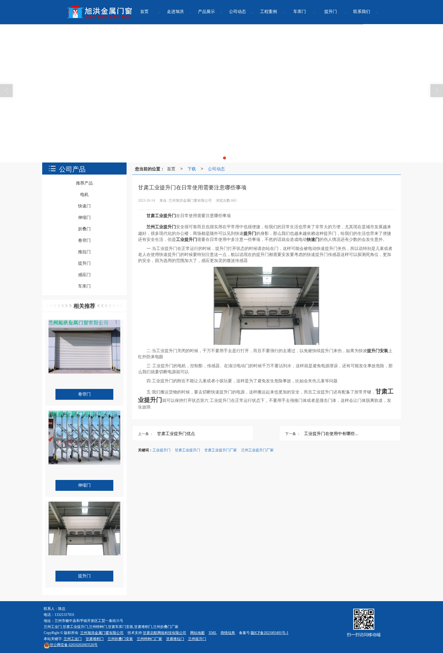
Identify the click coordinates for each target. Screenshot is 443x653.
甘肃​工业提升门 (187, 449)
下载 (191, 169)
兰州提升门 (197, 639)
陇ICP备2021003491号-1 (269, 633)
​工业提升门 (161, 449)
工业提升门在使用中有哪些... (331, 433)
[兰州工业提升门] (221, 93)
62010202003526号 (74, 645)
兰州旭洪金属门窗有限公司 (102, 633)
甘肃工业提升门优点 (176, 433)
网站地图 (197, 633)
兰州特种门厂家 (149, 639)
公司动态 (216, 169)
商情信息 (228, 633)
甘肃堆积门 (95, 639)
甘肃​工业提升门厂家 (220, 449)
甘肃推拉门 (175, 639)
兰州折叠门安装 (120, 639)
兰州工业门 (73, 639)
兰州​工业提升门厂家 (257, 449)
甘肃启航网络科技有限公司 (164, 633)
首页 (171, 169)
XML (213, 633)
